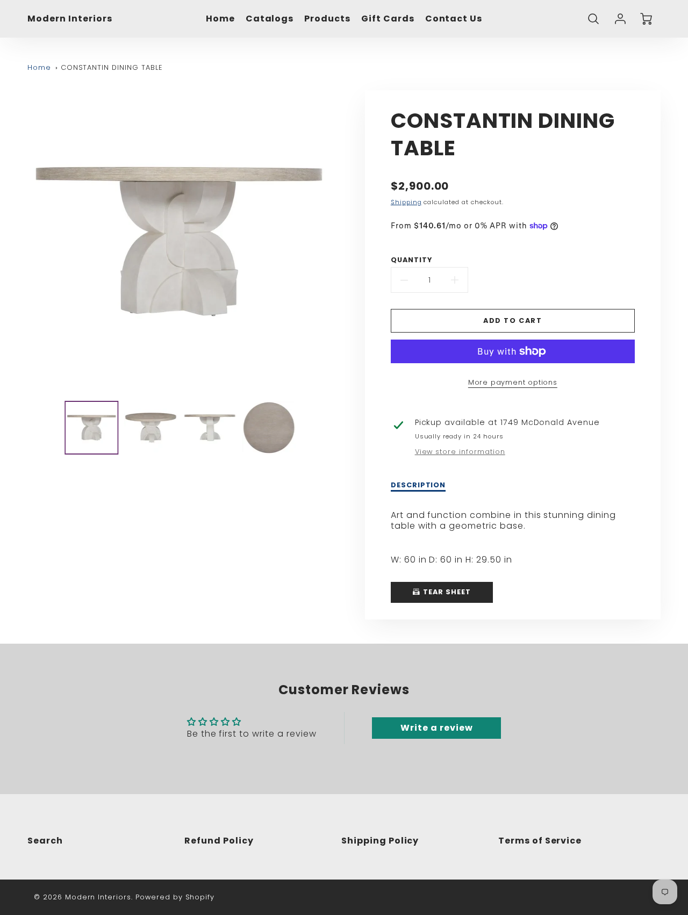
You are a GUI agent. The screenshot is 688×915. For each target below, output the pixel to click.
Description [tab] (418, 485)
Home (220, 19)
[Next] (339, 242)
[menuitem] (220, 19)
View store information (460, 452)
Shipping (406, 202)
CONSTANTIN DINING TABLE (111, 67)
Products (327, 19)
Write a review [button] (436, 728)
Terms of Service (540, 840)
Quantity (411, 260)
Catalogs (270, 19)
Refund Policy (218, 840)
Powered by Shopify (174, 897)
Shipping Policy (380, 840)
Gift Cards (387, 19)
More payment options (512, 382)
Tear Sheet (446, 591)
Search (45, 840)
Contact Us (454, 19)
